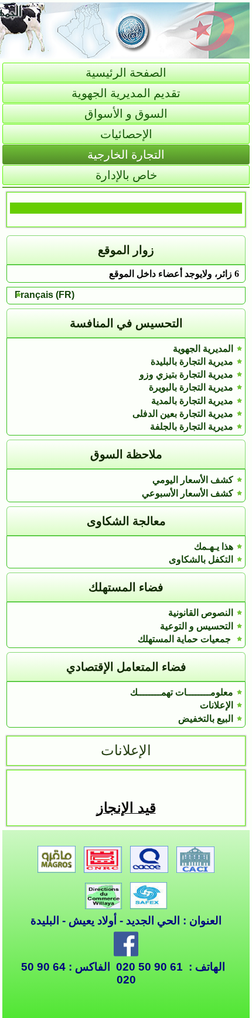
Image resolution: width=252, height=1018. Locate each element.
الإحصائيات (126, 134)
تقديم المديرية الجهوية (126, 93)
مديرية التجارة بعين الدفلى (182, 414)
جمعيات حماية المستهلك (185, 639)
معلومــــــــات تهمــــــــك (181, 692)
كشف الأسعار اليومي (192, 480)
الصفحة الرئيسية (126, 72)
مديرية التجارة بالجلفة (191, 426)
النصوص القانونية (200, 613)
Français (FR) (44, 295)
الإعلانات (216, 705)
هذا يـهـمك (213, 546)
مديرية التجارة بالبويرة (191, 387)
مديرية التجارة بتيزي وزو (186, 374)
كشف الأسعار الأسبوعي (187, 493)
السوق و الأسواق (126, 113)
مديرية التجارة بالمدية (192, 401)
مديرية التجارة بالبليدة (192, 361)
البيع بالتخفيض (205, 719)
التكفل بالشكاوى (201, 559)
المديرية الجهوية (203, 349)
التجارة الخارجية (126, 154)
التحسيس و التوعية (196, 626)
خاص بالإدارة (126, 175)
